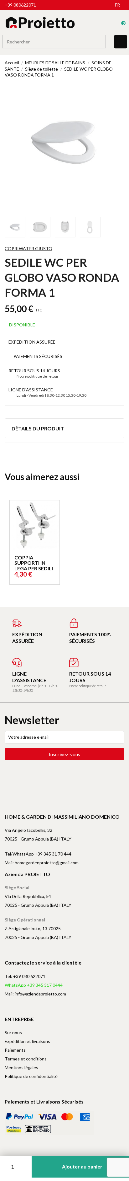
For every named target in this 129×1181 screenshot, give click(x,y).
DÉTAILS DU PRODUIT (38, 428)
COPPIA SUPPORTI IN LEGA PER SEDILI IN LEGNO (33, 565)
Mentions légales (21, 1067)
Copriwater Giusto (28, 248)
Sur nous (13, 1032)
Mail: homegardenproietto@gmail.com (42, 862)
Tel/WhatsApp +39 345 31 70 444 (38, 853)
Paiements (15, 1050)
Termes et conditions (26, 1058)
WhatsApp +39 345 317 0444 (34, 985)
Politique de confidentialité (31, 1076)
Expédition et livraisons (27, 1041)
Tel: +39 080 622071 (25, 976)
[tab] (64, 431)
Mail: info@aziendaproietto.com (35, 993)
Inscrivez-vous (64, 754)
